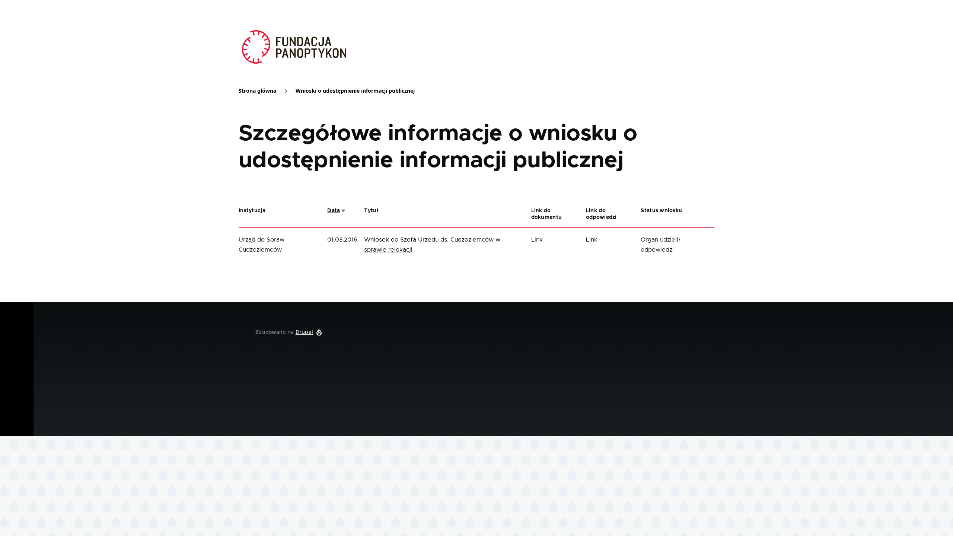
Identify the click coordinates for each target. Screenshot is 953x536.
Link (537, 240)
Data (336, 210)
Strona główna (257, 90)
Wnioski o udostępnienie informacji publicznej (355, 90)
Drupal (304, 331)
